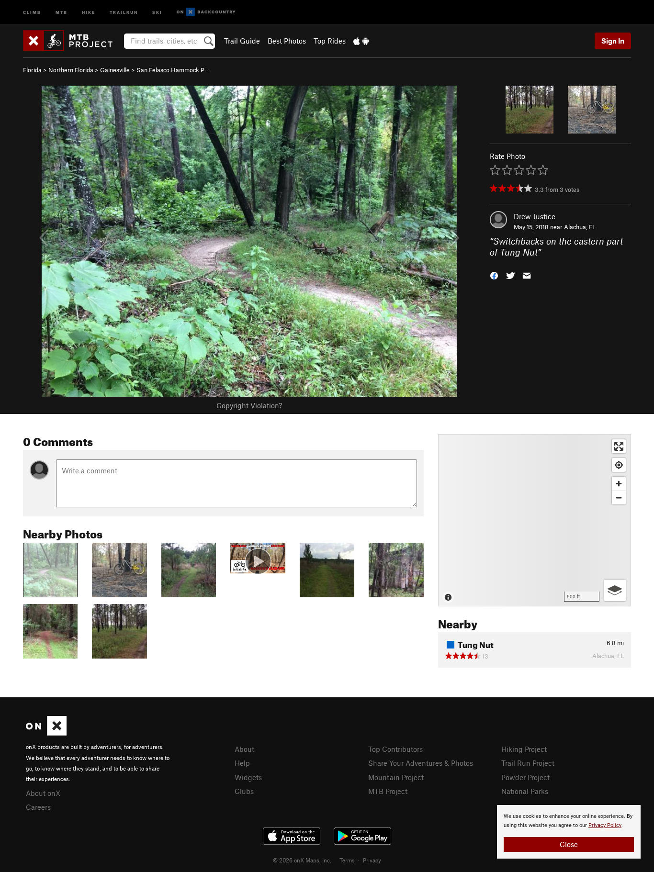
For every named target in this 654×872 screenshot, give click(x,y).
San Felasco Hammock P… (172, 70)
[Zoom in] (619, 484)
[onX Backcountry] (206, 12)
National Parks (524, 791)
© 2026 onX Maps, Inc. (302, 860)
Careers (38, 807)
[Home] (72, 40)
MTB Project (387, 791)
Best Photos (287, 40)
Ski (157, 12)
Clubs (244, 791)
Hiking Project (524, 749)
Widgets (248, 777)
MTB (62, 12)
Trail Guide (242, 40)
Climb (32, 12)
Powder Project (525, 777)
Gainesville (115, 70)
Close (569, 844)
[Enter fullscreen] (619, 446)
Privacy (372, 860)
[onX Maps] (46, 732)
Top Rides (330, 40)
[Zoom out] (619, 497)
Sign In (612, 40)
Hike (88, 12)
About (244, 749)
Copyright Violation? (249, 405)
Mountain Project (396, 777)
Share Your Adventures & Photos (420, 763)
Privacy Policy (604, 825)
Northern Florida (70, 70)
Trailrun (124, 12)
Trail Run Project (527, 763)
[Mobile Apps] (361, 40)
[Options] (615, 590)
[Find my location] (619, 465)
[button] (494, 274)
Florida (32, 70)
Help (242, 763)
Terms (347, 860)
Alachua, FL (580, 227)
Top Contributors (395, 749)
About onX (43, 793)
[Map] (535, 520)
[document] (569, 832)
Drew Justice (534, 216)
